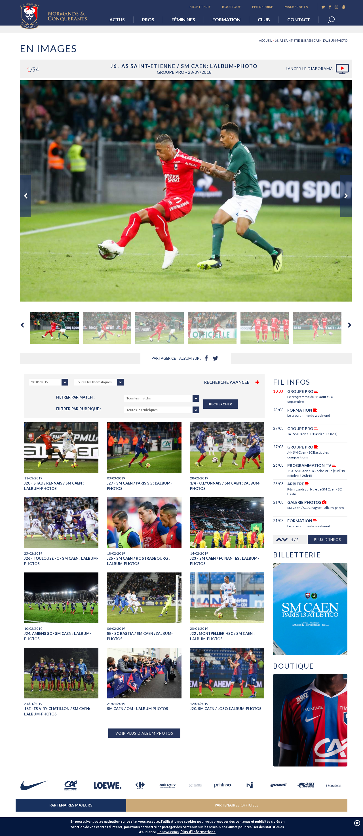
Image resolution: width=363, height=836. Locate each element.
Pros (148, 19)
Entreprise (262, 7)
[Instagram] (336, 6)
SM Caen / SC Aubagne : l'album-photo (315, 508)
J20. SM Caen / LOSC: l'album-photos (225, 708)
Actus (117, 19)
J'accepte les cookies (357, 823)
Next (346, 196)
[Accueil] (57, 14)
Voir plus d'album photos (144, 733)
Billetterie (200, 7)
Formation (226, 19)
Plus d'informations (198, 831)
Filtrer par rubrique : (78, 409)
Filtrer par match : (75, 397)
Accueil (265, 40)
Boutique (231, 7)
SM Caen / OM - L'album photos (137, 708)
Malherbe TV (296, 7)
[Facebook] (330, 6)
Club (264, 19)
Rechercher (220, 404)
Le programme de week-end (308, 415)
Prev (25, 196)
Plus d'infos (327, 539)
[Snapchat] (343, 6)
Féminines (183, 19)
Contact (298, 19)
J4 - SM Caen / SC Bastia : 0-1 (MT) (312, 434)
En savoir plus (168, 832)
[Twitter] (323, 6)
